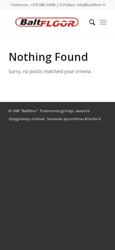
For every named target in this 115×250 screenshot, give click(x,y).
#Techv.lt (93, 118)
